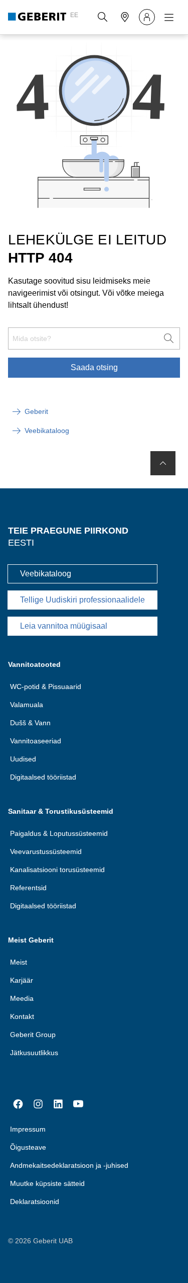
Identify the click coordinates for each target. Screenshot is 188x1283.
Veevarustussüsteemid (46, 851)
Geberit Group (33, 1035)
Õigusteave (28, 1147)
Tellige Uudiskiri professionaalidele (82, 599)
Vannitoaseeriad (35, 741)
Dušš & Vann (30, 723)
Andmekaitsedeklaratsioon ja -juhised (69, 1165)
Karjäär (21, 980)
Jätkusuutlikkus (34, 1053)
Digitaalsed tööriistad (43, 777)
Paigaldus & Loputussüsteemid (59, 833)
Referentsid (28, 888)
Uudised (23, 759)
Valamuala (26, 705)
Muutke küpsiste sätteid (47, 1183)
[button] (103, 17)
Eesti (21, 543)
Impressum (28, 1129)
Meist (18, 962)
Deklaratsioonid (34, 1202)
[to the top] (162, 463)
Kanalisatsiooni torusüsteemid (57, 870)
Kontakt (22, 1016)
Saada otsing (94, 367)
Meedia (22, 998)
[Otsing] (103, 17)
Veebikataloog (45, 573)
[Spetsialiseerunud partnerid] (125, 17)
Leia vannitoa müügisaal (63, 626)
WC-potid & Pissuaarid (45, 686)
